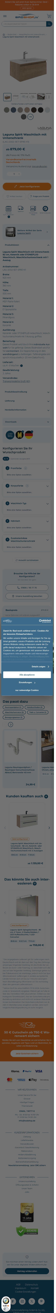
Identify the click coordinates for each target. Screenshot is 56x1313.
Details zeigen (38, 666)
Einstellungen (25, 682)
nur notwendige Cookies (27, 690)
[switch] (6, 1309)
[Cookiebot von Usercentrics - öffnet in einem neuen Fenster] (39, 621)
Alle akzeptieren (27, 675)
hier (22, 660)
